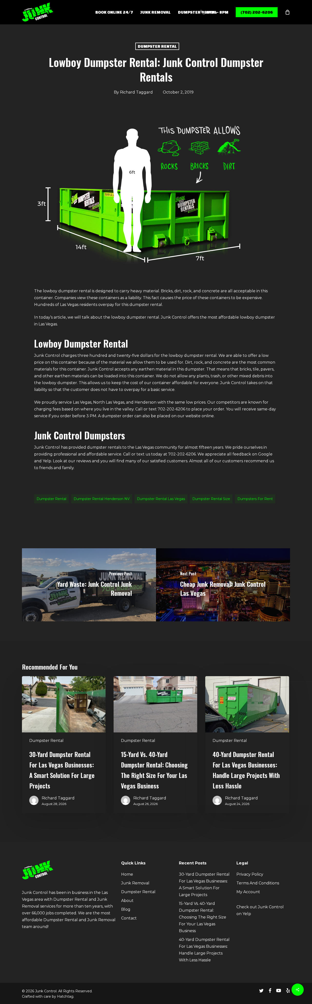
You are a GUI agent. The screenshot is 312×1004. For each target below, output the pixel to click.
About (127, 900)
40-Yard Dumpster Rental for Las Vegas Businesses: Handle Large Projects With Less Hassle (204, 949)
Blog (125, 909)
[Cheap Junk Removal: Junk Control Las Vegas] (223, 584)
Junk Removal (135, 883)
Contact (129, 918)
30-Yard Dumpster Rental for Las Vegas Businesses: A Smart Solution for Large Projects (204, 884)
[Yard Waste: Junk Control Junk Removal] (89, 584)
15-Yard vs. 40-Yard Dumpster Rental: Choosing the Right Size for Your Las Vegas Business (202, 917)
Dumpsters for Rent (255, 499)
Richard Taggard (136, 92)
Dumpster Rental (157, 46)
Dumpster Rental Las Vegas (161, 499)
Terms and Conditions (257, 883)
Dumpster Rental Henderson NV (102, 499)
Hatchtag (65, 996)
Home (127, 874)
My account (248, 892)
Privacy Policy (249, 874)
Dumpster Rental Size (211, 499)
